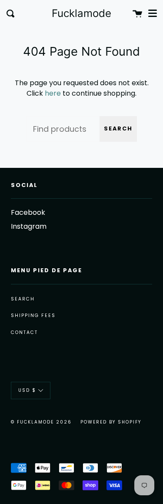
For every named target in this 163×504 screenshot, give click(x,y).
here (53, 93)
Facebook (28, 212)
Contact (24, 332)
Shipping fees (33, 315)
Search (118, 128)
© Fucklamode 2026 (41, 422)
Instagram (29, 226)
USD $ (27, 390)
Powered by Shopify (110, 422)
